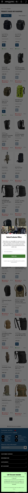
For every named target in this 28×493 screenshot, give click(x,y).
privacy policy (14, 262)
